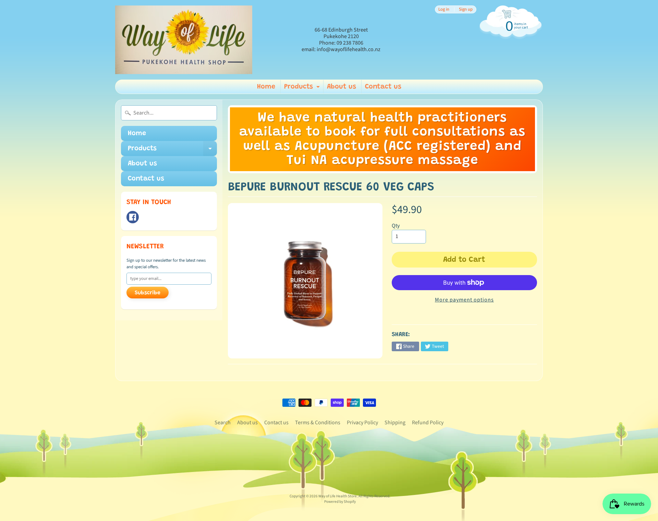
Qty (396, 225)
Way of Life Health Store (337, 496)
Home (266, 86)
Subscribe (147, 293)
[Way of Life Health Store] (183, 39)
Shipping (395, 422)
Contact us (383, 86)
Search (223, 422)
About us (341, 86)
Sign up (466, 9)
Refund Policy (427, 422)
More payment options (464, 300)
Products (302, 88)
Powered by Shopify (340, 501)
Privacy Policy (362, 422)
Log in (443, 9)
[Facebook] (132, 217)
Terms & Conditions (317, 422)
